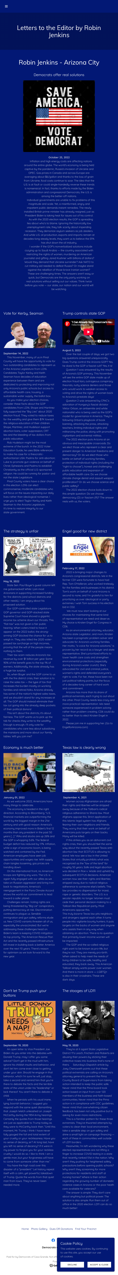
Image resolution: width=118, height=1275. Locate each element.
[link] (53, 1240)
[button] (16, 6)
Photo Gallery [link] (39, 1229)
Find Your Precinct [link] (85, 1229)
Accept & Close (99, 1264)
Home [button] (25, 1229)
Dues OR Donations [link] (61, 1229)
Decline (72, 1264)
